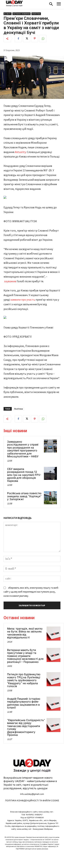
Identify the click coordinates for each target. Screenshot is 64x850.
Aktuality (20, 152)
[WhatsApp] (42, 38)
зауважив (10, 281)
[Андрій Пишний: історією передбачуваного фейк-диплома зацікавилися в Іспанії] (53, 704)
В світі (7, 14)
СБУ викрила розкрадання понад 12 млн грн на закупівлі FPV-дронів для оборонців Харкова (24, 475)
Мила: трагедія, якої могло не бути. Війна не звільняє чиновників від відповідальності (24, 633)
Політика (18, 408)
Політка (36, 14)
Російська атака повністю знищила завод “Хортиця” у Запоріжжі (24, 496)
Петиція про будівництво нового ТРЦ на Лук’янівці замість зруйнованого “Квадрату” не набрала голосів (23, 680)
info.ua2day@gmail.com (32, 794)
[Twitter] (26, 38)
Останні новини (21, 14)
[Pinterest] (34, 38)
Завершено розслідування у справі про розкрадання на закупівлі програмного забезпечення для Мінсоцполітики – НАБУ (23, 449)
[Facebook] (18, 38)
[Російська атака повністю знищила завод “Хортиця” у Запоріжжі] (50, 497)
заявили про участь (22, 299)
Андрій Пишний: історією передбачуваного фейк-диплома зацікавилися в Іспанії (23, 703)
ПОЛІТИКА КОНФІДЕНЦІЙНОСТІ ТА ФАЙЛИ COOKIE (32, 800)
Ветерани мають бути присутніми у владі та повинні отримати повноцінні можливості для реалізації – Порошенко (25, 656)
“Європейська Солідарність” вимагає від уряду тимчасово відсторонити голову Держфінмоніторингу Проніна (26, 727)
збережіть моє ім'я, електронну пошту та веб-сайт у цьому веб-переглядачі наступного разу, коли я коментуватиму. (31, 591)
